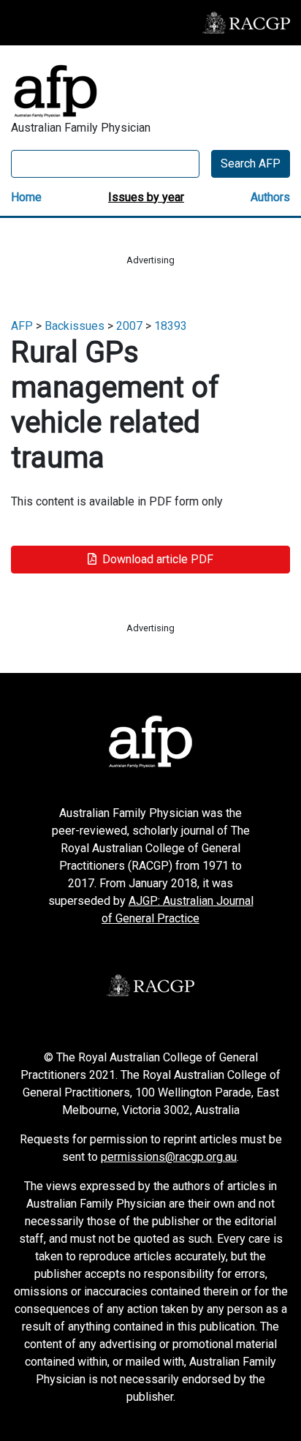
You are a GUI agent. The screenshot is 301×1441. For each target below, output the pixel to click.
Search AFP (251, 163)
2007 (129, 326)
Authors (270, 197)
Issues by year (146, 197)
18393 (170, 326)
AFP (22, 326)
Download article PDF (157, 559)
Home (26, 197)
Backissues (74, 326)
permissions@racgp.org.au (169, 1157)
